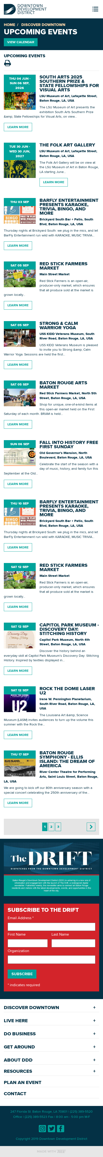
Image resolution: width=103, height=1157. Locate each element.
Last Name (60, 934)
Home (9, 24)
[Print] (7, 63)
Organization (18, 951)
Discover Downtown (43, 24)
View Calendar (20, 42)
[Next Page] (91, 827)
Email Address (21, 918)
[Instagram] (42, 1128)
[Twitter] (51, 1128)
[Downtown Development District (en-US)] (25, 8)
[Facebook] (60, 1128)
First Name (17, 934)
